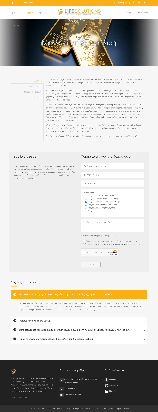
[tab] (79, 294)
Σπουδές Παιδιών (33, 92)
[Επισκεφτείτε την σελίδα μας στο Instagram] (139, 3)
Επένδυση (37, 97)
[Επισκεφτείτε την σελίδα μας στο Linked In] (144, 3)
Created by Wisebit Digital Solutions (114, 409)
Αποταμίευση (35, 86)
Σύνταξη (38, 81)
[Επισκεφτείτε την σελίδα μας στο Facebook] (134, 3)
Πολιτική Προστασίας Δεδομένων (84, 409)
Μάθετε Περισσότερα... (134, 244)
